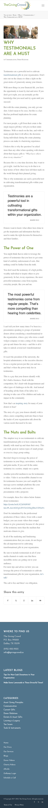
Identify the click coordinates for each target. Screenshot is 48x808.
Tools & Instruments (12, 728)
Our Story (7, 747)
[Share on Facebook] (8, 600)
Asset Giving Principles (13, 703)
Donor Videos (9, 760)
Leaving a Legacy (12, 721)
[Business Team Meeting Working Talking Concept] (21, 32)
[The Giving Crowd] (20, 5)
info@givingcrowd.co (14, 652)
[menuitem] (43, 5)
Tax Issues (8, 724)
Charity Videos (9, 765)
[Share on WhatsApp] (24, 600)
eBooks (6, 769)
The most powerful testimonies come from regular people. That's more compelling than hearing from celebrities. (24, 303)
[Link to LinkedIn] (42, 802)
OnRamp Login (10, 773)
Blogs (6, 756)
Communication (10, 59)
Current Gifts (9, 710)
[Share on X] (16, 600)
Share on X (34, 220)
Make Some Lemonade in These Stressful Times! (23, 683)
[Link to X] (38, 802)
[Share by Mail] (40, 600)
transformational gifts (12, 74)
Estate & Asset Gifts (13, 717)
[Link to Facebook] (34, 802)
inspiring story (22, 403)
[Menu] (43, 5)
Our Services (8, 751)
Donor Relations (22, 59)
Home (6, 743)
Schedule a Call (10, 778)
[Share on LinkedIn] (32, 600)
